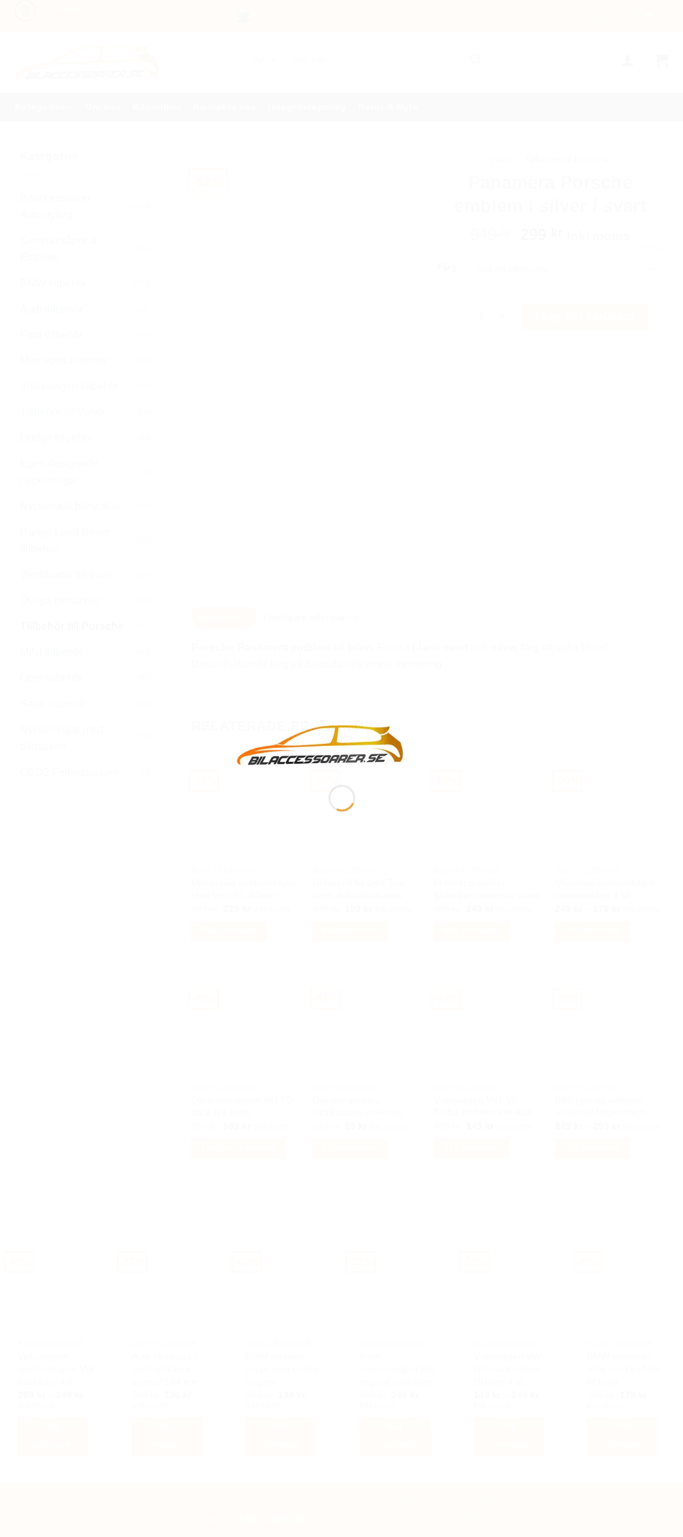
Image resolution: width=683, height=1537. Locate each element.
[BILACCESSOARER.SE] (321, 744)
